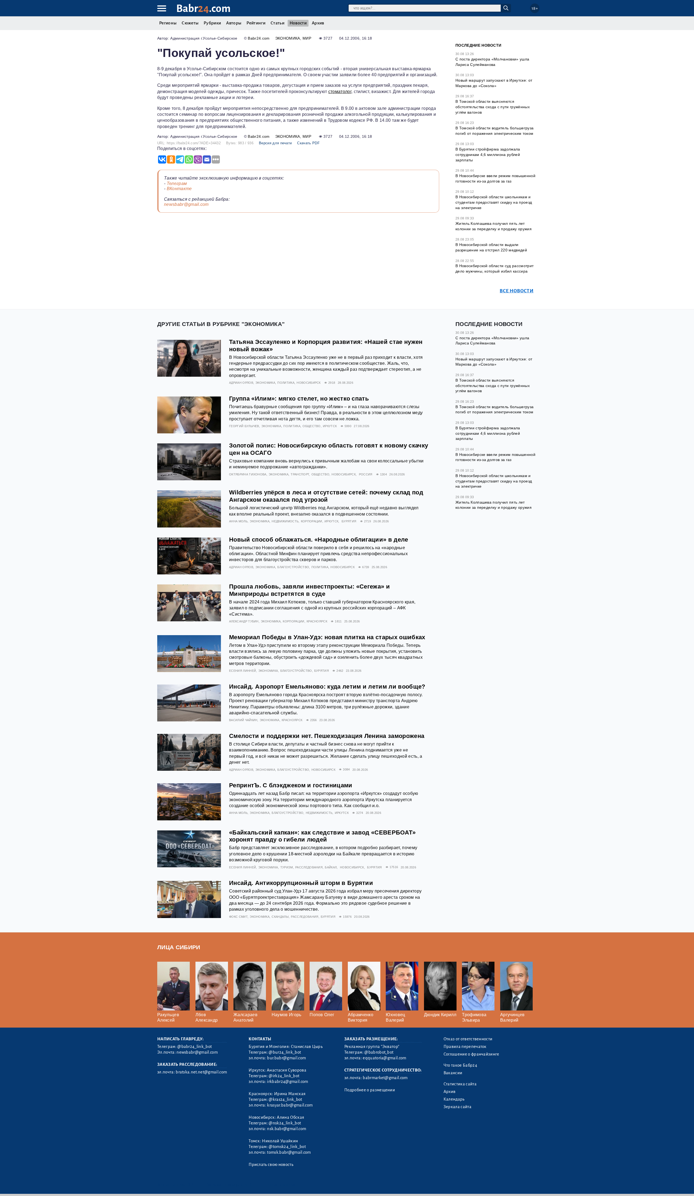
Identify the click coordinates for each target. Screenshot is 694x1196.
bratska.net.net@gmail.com (201, 1072)
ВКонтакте (179, 188)
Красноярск (317, 621)
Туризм (286, 867)
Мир (307, 38)
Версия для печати (275, 143)
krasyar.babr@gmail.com (290, 1105)
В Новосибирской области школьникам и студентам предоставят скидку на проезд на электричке (493, 202)
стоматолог (339, 91)
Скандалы (280, 916)
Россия (365, 474)
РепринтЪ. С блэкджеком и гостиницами (290, 785)
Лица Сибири (178, 947)
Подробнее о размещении (369, 1090)
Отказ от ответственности (468, 1039)
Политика (285, 382)
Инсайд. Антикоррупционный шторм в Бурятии (301, 883)
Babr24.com (258, 38)
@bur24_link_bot (285, 1052)
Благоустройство (293, 567)
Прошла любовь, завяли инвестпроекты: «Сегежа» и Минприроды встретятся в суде (309, 590)
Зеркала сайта (457, 1107)
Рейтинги (255, 23)
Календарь (454, 1099)
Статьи (277, 23)
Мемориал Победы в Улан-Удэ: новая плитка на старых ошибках (327, 637)
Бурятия (349, 521)
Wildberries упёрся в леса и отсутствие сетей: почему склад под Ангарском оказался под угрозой (326, 496)
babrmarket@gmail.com (385, 1078)
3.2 (190, 1185)
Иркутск (330, 426)
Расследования (309, 867)
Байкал (331, 867)
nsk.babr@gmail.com (286, 1129)
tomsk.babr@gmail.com (289, 1152)
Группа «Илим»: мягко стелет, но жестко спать (299, 398)
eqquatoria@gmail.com (384, 1058)
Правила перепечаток (465, 1046)
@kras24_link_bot (285, 1099)
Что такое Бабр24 (460, 1065)
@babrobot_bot (378, 1052)
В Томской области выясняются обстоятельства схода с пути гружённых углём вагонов (492, 106)
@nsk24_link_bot (285, 1123)
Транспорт (300, 474)
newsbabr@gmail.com (186, 204)
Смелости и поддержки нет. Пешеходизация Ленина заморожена (326, 736)
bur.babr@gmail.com (286, 1058)
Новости (298, 23)
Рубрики (212, 23)
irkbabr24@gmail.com (287, 1081)
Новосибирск (309, 382)
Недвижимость (285, 521)
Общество (312, 426)
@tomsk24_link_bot (287, 1146)
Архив (318, 23)
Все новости (517, 290)
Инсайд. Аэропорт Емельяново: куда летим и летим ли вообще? (327, 686)
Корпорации (311, 521)
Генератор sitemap (280, 1185)
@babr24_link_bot (194, 1046)
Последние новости (478, 45)
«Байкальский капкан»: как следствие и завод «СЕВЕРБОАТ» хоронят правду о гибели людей (322, 836)
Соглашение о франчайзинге (471, 1054)
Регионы (167, 23)
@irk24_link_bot (284, 1076)
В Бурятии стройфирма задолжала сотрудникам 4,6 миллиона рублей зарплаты (487, 154)
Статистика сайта (460, 1084)
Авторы (233, 23)
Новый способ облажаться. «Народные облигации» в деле (318, 539)
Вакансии (453, 1073)
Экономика (287, 38)
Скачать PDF (308, 143)
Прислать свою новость (271, 1164)
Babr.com (203, 8)
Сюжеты (190, 23)
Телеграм (177, 183)
